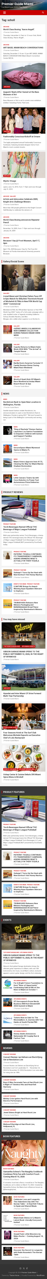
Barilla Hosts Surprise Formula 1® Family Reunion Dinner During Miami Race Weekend (28, 365)
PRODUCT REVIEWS (13, 492)
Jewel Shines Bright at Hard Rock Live (19, 1112)
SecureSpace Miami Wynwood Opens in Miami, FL (27, 449)
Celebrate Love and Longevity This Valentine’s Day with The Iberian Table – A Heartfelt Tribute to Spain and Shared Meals (28, 1202)
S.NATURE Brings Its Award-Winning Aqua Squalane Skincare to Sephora (28, 588)
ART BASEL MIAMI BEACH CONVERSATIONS (23, 47)
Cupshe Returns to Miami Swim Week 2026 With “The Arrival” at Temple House (27, 349)
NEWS (6, 393)
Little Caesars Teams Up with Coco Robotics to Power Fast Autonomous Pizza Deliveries (26, 480)
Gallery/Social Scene (13, 261)
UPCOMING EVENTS (28, 646)
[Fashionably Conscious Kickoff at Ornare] (23, 120)
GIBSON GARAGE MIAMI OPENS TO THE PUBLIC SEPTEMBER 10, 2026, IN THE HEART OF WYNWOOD (23, 654)
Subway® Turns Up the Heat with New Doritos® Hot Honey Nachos (28, 573)
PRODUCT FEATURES (13, 792)
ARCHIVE (6, 26)
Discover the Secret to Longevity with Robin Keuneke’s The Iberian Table (28, 1252)
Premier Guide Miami (17, 4)
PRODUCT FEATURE (9, 524)
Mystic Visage (9, 181)
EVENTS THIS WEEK (20, 584)
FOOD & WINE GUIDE (10, 727)
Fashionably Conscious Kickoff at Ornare (21, 136)
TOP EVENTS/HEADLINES (12, 646)
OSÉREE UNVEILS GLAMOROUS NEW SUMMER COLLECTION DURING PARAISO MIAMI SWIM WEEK (27, 331)
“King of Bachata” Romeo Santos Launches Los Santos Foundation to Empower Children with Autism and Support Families (28, 432)
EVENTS (7, 920)
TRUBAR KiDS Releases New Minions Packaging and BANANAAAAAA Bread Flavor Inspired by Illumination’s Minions (28, 606)
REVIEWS (7, 1048)
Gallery (7, 131)
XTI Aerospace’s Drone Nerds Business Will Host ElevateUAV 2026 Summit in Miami (27, 1003)
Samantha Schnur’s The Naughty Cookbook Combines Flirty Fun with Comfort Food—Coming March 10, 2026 (23, 1174)
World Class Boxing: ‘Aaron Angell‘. (19, 29)
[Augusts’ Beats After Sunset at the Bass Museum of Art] (23, 76)
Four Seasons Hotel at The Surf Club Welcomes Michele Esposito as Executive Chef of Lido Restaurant (21, 735)
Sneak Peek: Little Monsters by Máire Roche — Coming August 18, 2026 (28, 1236)
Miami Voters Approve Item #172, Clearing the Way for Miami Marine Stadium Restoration (28, 464)
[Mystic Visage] (23, 165)
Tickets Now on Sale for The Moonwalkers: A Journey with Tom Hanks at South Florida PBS (28, 1020)
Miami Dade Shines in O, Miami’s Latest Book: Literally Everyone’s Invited (28, 1220)
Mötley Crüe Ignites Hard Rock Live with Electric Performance (20, 1099)
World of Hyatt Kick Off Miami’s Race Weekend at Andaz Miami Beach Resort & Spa (27, 381)
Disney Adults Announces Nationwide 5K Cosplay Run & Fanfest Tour (26, 1036)
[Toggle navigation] (4, 12)
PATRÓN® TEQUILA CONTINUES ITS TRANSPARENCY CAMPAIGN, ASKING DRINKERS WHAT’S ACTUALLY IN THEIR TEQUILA (28, 557)
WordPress (40, 1275)
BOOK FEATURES (11, 1136)
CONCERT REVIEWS (9, 1054)
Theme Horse (14, 1275)
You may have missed (14, 619)
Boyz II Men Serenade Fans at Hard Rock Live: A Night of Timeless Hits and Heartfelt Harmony (23, 1084)
